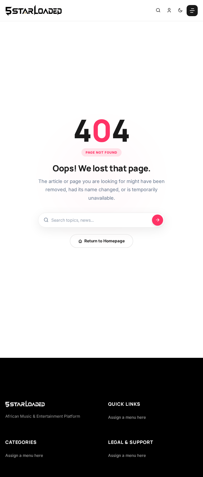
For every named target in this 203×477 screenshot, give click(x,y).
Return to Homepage (104, 240)
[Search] (158, 10)
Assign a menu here (127, 417)
